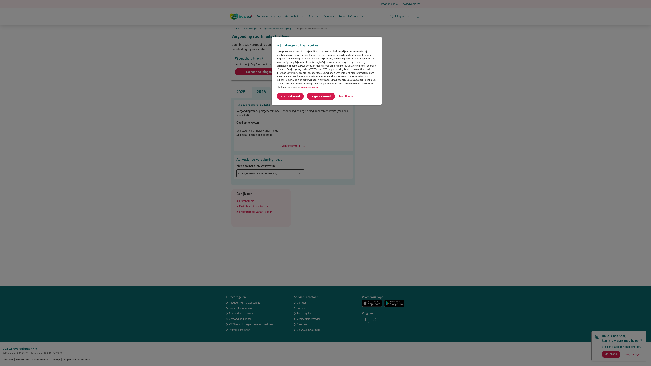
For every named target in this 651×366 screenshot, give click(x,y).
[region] (327, 71)
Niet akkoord (290, 96)
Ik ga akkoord (321, 96)
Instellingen (346, 96)
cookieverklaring (310, 87)
